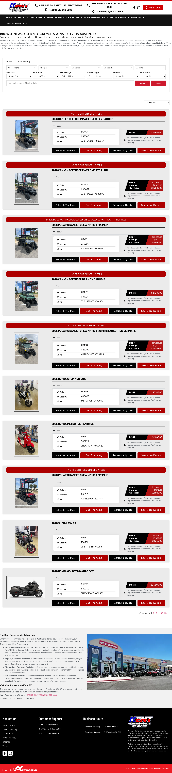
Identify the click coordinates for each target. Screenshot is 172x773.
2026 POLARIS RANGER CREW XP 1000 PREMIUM (80, 224)
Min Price (117, 72)
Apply (142, 83)
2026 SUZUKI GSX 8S (64, 523)
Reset (158, 83)
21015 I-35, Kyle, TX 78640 (109, 11)
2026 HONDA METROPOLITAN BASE (73, 423)
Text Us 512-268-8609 (60, 9)
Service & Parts (118, 17)
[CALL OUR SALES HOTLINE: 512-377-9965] (36, 5)
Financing (136, 17)
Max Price (145, 72)
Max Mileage (93, 72)
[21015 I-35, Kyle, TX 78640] (93, 11)
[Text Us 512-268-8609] (46, 9)
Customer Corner (15, 23)
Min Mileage (65, 72)
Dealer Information (94, 17)
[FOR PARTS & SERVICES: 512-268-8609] (88, 5)
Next (166, 613)
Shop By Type (72, 17)
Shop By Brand (54, 17)
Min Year (10, 72)
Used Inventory (34, 17)
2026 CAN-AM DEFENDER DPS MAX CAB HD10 (78, 279)
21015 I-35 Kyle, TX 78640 (35, 695)
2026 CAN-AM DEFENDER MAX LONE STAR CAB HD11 (82, 119)
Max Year (37, 72)
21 (162, 613)
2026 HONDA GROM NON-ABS (69, 378)
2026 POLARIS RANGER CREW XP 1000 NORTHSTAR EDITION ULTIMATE (94, 330)
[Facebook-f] (134, 7)
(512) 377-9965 (51, 695)
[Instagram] (138, 7)
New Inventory (13, 17)
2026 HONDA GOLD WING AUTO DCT (73, 571)
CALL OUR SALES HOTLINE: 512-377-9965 (60, 5)
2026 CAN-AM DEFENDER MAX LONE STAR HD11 (80, 170)
